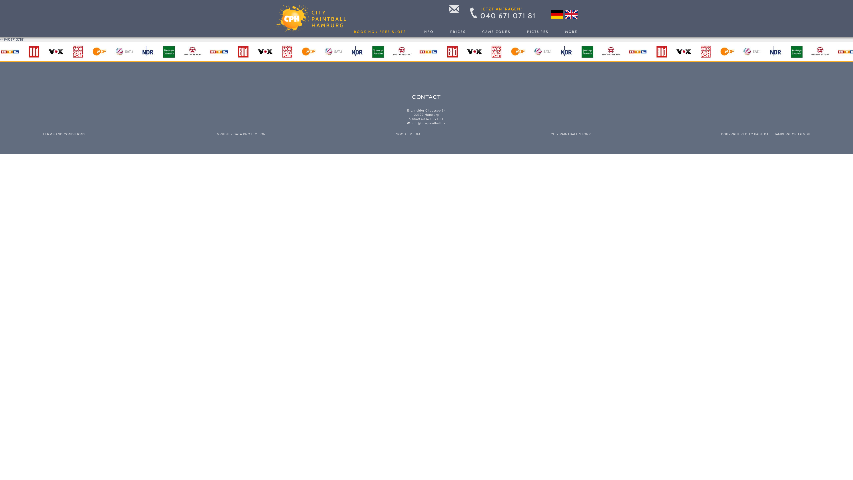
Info (428, 32)
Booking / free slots (380, 32)
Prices (458, 32)
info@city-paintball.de (428, 123)
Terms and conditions (64, 134)
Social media (408, 134)
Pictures (538, 32)
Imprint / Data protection (241, 134)
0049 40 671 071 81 (427, 119)
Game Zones (496, 32)
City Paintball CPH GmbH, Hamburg (310, 18)
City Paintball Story (571, 134)
